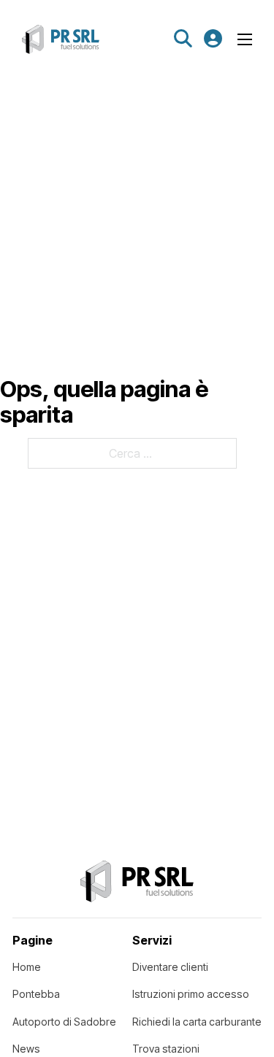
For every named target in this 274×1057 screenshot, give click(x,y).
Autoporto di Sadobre (64, 1021)
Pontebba (36, 994)
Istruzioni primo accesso (190, 994)
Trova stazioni (165, 1048)
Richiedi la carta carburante (197, 1021)
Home (26, 967)
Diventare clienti (170, 967)
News (26, 1048)
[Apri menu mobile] (244, 39)
